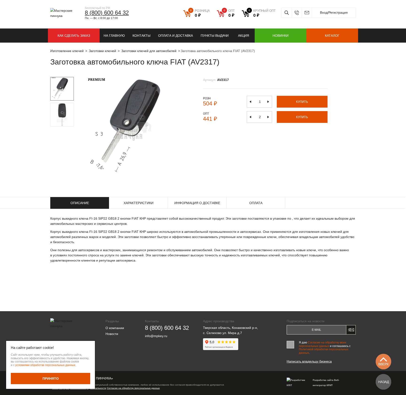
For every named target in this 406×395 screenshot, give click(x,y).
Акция (243, 35)
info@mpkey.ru (307, 13)
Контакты (141, 35)
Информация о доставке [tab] (197, 203)
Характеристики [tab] (138, 203)
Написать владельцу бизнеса (309, 361)
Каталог (332, 35)
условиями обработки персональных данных (45, 365)
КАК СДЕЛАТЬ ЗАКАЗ (74, 35)
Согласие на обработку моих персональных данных (322, 344)
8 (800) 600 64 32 (107, 12)
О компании (114, 328)
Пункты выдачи (215, 35)
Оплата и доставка (175, 35)
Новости (111, 334)
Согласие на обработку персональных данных (133, 388)
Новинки (281, 35)
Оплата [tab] (255, 203)
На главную (114, 35)
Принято (51, 378)
